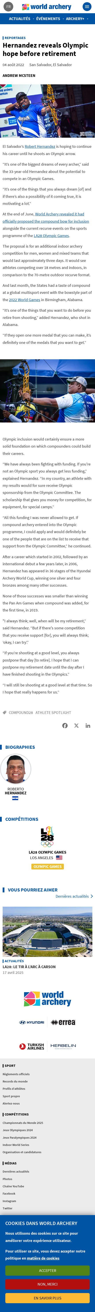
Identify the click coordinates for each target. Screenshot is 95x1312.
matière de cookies (43, 1258)
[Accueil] (46, 6)
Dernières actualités (72, 896)
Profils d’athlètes (14, 1089)
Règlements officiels (16, 1074)
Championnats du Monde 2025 (23, 1123)
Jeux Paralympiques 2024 (19, 1138)
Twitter (7, 1208)
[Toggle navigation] (87, 6)
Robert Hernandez (40, 146)
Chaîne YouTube (13, 1186)
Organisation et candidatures (22, 1152)
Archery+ (75, 18)
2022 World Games (24, 299)
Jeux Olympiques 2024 (18, 1130)
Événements (48, 18)
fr (8, 6)
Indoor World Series (16, 1145)
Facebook (9, 1193)
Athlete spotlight (53, 712)
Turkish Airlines (31, 1046)
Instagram (9, 1201)
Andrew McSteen (19, 75)
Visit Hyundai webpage (31, 1022)
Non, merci (48, 1284)
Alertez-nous (11, 1103)
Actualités (19, 18)
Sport (10, 1066)
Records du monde (15, 1081)
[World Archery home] (47, 999)
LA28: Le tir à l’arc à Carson (29, 966)
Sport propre (11, 1096)
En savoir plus (47, 1298)
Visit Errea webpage (63, 1022)
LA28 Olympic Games (51, 235)
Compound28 (21, 712)
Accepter (47, 1270)
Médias (11, 1163)
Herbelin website (63, 1046)
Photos (7, 1179)
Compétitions (17, 1114)
